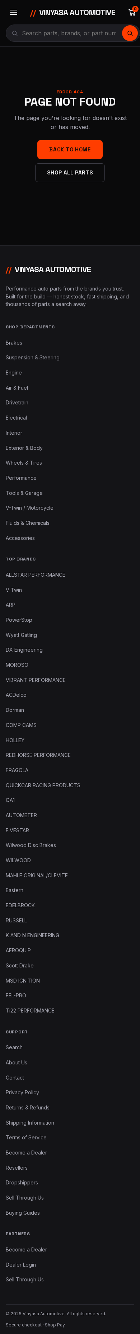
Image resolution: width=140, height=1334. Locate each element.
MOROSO (17, 665)
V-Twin (14, 590)
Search (14, 1047)
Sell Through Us (25, 1198)
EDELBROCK (20, 905)
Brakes (14, 343)
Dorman (15, 710)
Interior (14, 433)
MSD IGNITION (23, 981)
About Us (16, 1062)
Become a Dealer (26, 1152)
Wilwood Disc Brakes (31, 845)
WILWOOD (18, 860)
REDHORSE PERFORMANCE (38, 755)
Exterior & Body (24, 448)
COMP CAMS (21, 725)
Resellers (17, 1168)
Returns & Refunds (28, 1107)
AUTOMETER (21, 815)
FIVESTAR (17, 830)
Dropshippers (22, 1182)
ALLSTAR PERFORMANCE (35, 575)
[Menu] (14, 12)
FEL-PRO (16, 995)
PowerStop (19, 620)
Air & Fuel (17, 388)
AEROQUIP (18, 950)
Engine (14, 372)
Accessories (20, 538)
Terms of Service (26, 1137)
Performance (21, 478)
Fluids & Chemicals (28, 523)
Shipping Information (30, 1123)
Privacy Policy (22, 1092)
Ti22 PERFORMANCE (30, 1010)
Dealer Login (21, 1265)
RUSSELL (16, 920)
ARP (10, 605)
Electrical (16, 418)
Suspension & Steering (33, 357)
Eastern (14, 890)
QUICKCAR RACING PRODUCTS (43, 785)
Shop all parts (70, 172)
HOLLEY (15, 740)
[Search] (130, 33)
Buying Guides (23, 1213)
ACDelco (16, 695)
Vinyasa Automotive (73, 12)
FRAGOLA (17, 770)
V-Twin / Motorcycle (29, 508)
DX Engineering (24, 650)
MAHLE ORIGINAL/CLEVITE (37, 875)
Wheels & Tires (24, 463)
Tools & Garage (24, 493)
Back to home (69, 149)
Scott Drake (20, 965)
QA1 (10, 800)
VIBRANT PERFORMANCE (36, 680)
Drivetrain (17, 402)
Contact (15, 1077)
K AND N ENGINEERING (32, 935)
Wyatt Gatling (21, 635)
